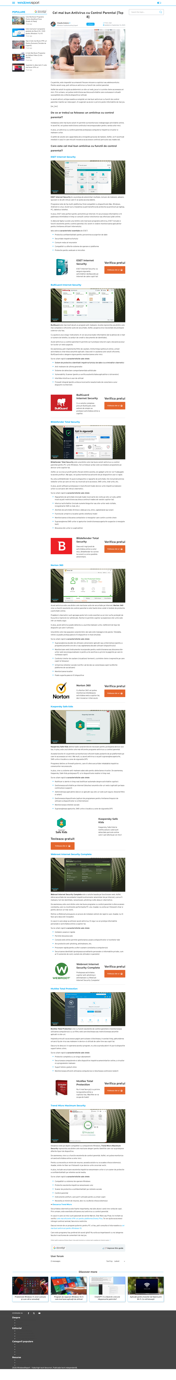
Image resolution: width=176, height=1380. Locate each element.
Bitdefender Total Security (65, 422)
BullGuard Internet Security (66, 285)
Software (90, 24)
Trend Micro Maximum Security (68, 1105)
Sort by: (109, 1261)
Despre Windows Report (26, 1320)
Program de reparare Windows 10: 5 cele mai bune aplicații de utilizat (68, 1298)
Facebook (28, 1313)
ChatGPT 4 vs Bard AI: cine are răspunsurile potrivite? (107, 1298)
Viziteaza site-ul (113, 270)
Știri (18, 1344)
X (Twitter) (34, 1313)
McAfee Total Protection (64, 988)
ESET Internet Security (63, 157)
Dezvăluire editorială (25, 1333)
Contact (19, 1323)
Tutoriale (20, 1349)
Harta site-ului (22, 1362)
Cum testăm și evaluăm (25, 1336)
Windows (20, 1354)
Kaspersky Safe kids (62, 706)
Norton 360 (57, 565)
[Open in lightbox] (88, 177)
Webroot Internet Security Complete (71, 854)
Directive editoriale (24, 1331)
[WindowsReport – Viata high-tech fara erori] (28, 3)
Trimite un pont (22, 1325)
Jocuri (18, 1352)
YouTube (39, 1313)
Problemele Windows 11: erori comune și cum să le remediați (30, 1298)
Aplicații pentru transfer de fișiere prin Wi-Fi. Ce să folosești (146, 1298)
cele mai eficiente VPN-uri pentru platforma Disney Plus (79, 1218)
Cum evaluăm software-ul (26, 1339)
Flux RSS (20, 1360)
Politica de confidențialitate (27, 1365)
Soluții (18, 1347)
